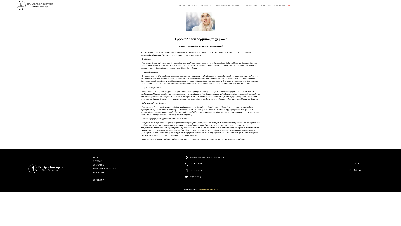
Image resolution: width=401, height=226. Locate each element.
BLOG (263, 5)
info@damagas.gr (195, 177)
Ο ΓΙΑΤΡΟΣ (192, 5)
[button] (193, 5)
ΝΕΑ (269, 5)
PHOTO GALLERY (250, 5)
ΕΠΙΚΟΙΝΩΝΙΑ (279, 5)
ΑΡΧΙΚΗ (182, 5)
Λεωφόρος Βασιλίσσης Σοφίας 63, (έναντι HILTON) (207, 157)
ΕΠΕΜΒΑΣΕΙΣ (206, 5)
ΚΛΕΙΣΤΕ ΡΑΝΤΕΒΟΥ (149, 145)
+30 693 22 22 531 (196, 170)
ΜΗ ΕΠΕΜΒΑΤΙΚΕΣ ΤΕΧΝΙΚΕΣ (228, 5)
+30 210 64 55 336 (196, 164)
